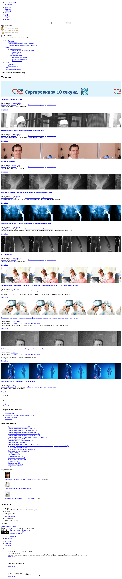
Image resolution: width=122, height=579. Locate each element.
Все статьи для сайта (8, 161)
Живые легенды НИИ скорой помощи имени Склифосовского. (22, 130)
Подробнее (4, 110)
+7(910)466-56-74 (10, 2)
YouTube (7, 16)
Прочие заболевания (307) (16, 439)
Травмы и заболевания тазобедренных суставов (20, 415)
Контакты (8, 9)
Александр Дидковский (8, 105)
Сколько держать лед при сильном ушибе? (18, 488)
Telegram (7, 12)
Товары (7, 47)
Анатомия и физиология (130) (18, 447)
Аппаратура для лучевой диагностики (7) (21, 449)
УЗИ (9, 466)
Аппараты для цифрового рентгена (23, 50)
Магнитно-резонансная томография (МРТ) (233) (24, 444)
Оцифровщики (17, 52)
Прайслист (8, 7)
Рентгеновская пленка (19, 57)
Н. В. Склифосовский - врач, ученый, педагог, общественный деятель (25, 349)
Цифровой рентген (14, 49)
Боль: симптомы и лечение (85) (18, 451)
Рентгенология (13, 66)
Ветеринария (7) (13, 453)
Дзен (6, 14)
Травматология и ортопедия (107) (19, 427)
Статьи (7, 62)
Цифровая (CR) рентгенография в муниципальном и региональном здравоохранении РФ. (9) (38, 446)
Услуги (7, 40)
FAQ (6, 17)
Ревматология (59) (14, 463)
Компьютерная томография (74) (18, 442)
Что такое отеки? (7, 254)
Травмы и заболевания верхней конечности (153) (24, 434)
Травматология (13, 64)
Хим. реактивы (17, 61)
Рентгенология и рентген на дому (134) (21, 440)
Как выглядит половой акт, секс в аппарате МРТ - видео (23, 479)
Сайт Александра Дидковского (20, 530)
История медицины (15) (16, 456)
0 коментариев (51, 105)
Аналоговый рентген (15, 55)
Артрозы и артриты (11, 417)
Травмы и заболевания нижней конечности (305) (24, 435)
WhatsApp (8, 11)
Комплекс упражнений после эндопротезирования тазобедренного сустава (26, 192)
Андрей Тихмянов (7, 198)
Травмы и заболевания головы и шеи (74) (21, 428)
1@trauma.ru (8, 4)
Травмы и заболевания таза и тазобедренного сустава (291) (27, 437)
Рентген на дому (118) (15, 465)
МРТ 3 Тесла (12, 42)
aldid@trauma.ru (10, 516)
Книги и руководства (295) (17, 458)
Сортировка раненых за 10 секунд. (13, 99)
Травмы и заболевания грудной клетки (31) (22, 430)
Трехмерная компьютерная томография (21, 43)
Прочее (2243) (13, 461)
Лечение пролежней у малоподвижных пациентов (18, 381)
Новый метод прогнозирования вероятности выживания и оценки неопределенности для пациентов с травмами (39, 285)
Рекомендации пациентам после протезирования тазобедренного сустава (26, 223)
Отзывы (7, 19)
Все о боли (8, 419)
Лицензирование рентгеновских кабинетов (22, 45)
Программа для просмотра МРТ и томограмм (19, 498)
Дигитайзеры (16, 54)
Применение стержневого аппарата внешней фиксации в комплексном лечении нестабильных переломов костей (39, 318)
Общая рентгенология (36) (17, 459)
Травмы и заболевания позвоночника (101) (22, 432)
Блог (6, 68)
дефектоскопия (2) (14, 454)
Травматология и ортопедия (37, 105)
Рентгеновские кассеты (19, 59)
